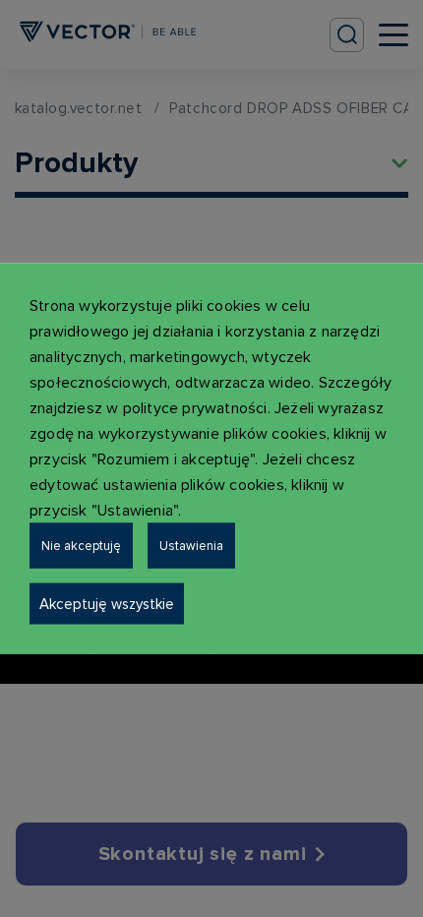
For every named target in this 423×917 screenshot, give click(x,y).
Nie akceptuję (81, 546)
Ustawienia (191, 546)
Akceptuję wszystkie (106, 604)
